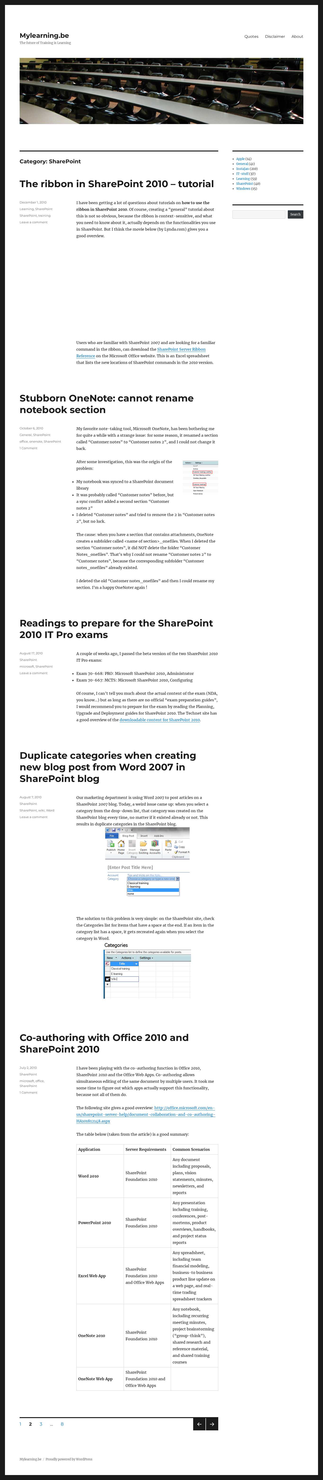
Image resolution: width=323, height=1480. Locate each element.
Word (50, 810)
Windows (243, 189)
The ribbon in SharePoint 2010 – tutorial (117, 184)
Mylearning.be (44, 35)
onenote (35, 441)
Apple (240, 159)
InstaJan (242, 169)
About (297, 36)
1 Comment (28, 448)
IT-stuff (242, 174)
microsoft (27, 666)
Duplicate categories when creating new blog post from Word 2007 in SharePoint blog (108, 767)
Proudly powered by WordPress (69, 1459)
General (26, 435)
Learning (27, 209)
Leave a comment (34, 222)
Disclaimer (275, 36)
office (24, 441)
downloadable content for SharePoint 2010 (160, 719)
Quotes (251, 36)
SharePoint (43, 209)
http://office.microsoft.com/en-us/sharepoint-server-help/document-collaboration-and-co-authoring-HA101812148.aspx (145, 1114)
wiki (41, 810)
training (44, 215)
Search (295, 214)
